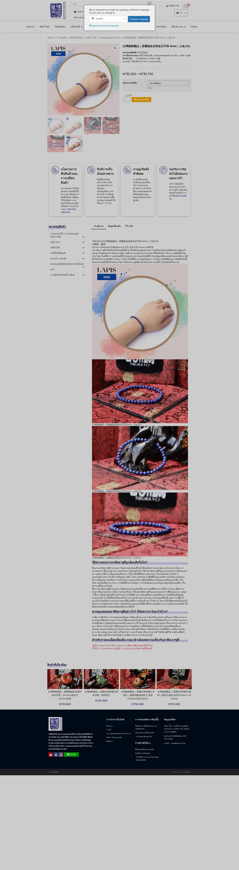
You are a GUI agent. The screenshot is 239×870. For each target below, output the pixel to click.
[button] (115, 48)
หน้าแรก (30, 26)
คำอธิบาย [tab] (98, 226)
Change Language (139, 19)
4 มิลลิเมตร (141, 58)
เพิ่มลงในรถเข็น (141, 99)
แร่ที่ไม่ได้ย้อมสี (76, 37)
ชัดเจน (150, 88)
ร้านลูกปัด (62, 37)
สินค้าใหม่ (44, 26)
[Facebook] (56, 754)
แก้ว (52, 269)
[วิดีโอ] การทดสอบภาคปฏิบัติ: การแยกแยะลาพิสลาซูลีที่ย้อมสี (122, 648)
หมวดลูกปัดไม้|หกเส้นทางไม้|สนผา (67, 264)
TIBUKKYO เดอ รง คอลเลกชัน (146, 61)
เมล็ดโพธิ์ (75, 26)
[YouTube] (51, 754)
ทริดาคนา (55, 242)
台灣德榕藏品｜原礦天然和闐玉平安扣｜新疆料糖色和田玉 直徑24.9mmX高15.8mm (137, 695)
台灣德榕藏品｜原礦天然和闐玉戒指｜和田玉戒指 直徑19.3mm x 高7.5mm (174, 695)
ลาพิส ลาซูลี (90, 37)
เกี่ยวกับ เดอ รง (178, 26)
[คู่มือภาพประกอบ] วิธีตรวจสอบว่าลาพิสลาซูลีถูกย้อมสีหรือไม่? (122, 645)
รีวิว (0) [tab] (129, 226)
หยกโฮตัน (161, 26)
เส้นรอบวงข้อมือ (130, 83)
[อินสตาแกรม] (61, 754)
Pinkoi (194, 26)
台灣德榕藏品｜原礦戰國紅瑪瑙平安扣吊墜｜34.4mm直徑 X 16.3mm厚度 (65, 695)
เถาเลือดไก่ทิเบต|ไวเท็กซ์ (62, 275)
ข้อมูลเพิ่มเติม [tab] (114, 226)
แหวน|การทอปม (58, 258)
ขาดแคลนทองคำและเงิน (109, 37)
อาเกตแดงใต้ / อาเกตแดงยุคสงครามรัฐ (64, 235)
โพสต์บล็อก (59, 26)
